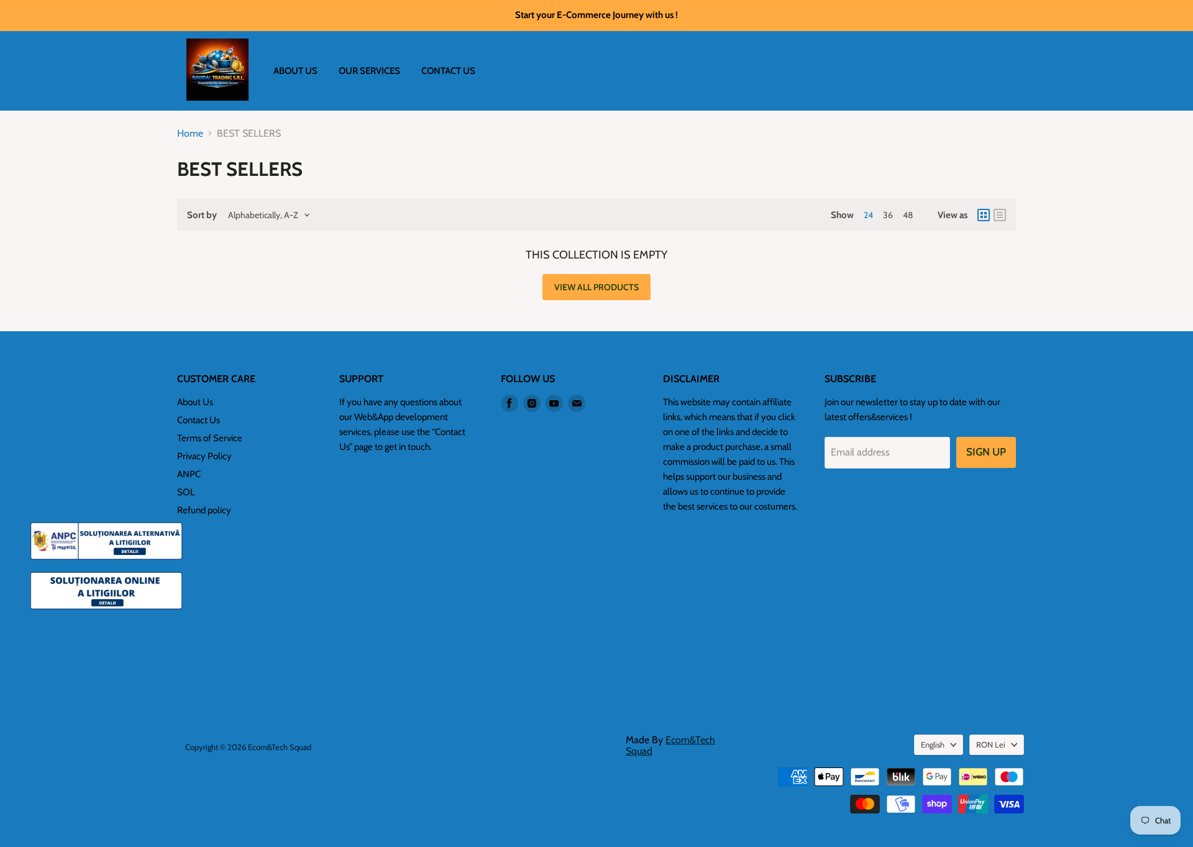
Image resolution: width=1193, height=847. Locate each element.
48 (908, 215)
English (932, 744)
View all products (596, 287)
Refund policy (204, 510)
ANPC (189, 474)
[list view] (1000, 215)
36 (888, 215)
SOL (186, 492)
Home (190, 133)
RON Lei (990, 744)
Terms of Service (209, 438)
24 (868, 215)
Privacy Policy (204, 456)
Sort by (202, 215)
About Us (195, 402)
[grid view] (983, 215)
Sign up (986, 452)
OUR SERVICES (369, 70)
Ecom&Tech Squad (670, 745)
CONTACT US (448, 70)
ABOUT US (295, 70)
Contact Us (198, 420)
